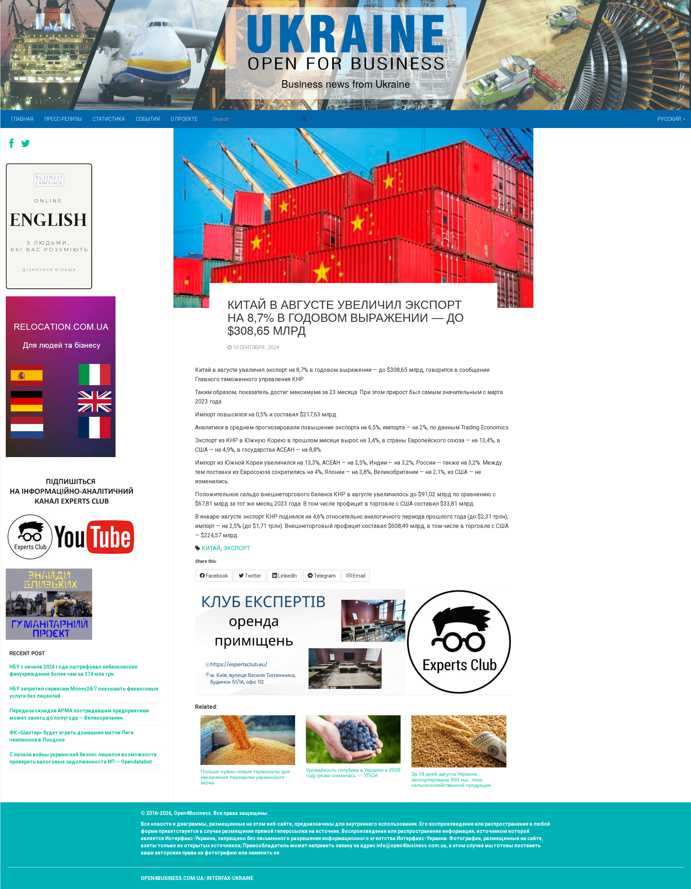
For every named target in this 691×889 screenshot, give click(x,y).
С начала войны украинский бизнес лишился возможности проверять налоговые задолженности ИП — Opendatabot (83, 758)
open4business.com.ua (172, 878)
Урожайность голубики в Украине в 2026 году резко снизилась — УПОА (353, 772)
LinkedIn (287, 576)
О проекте (184, 119)
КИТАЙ (211, 548)
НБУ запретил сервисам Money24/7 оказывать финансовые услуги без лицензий (83, 692)
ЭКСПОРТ (236, 548)
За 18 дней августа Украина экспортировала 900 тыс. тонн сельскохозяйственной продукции (451, 779)
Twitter (252, 576)
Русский (670, 119)
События (148, 119)
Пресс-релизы (63, 119)
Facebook (216, 576)
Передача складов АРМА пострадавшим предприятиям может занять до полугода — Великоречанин (79, 714)
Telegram (324, 576)
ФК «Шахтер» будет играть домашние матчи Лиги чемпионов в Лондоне (71, 736)
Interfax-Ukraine (230, 878)
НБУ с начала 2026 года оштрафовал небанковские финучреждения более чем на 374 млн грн (73, 670)
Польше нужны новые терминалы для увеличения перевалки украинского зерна (245, 776)
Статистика (108, 119)
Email (358, 576)
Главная (22, 119)
